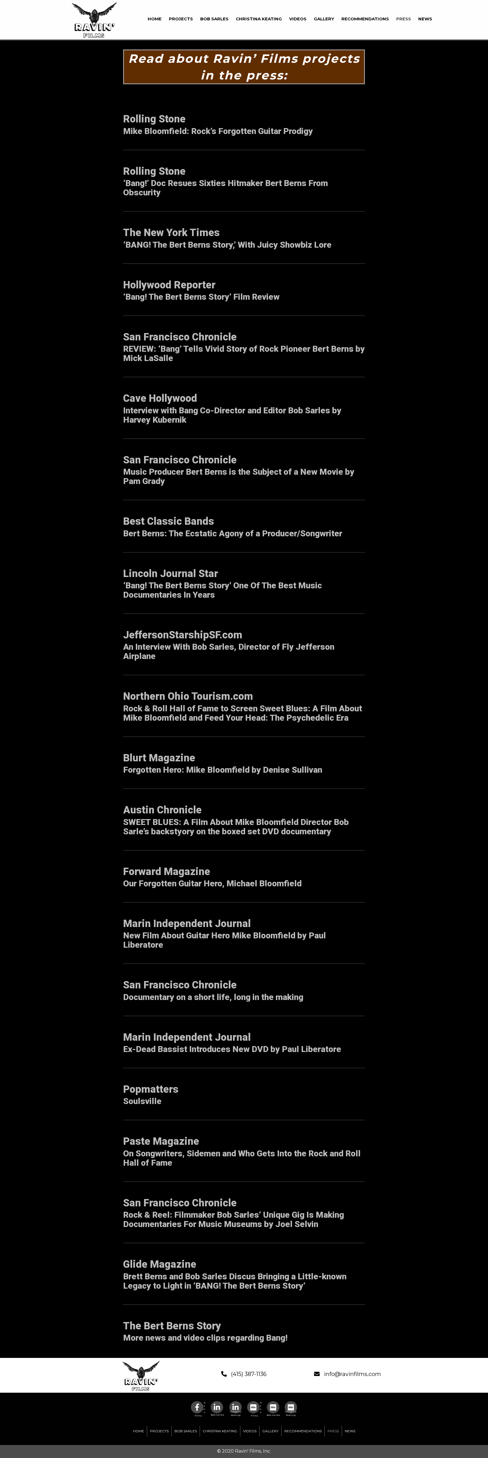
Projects (159, 1431)
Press (333, 1431)
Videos (249, 1431)
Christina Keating (220, 1431)
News (350, 1431)
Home (138, 1431)
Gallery (270, 1431)
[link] (154, 18)
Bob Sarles (186, 1431)
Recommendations (303, 1431)
